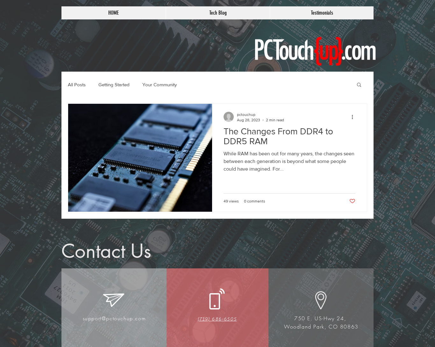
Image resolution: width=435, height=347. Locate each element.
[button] (359, 85)
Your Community (159, 84)
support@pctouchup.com (114, 318)
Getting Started (114, 84)
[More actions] (354, 117)
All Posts (77, 84)
